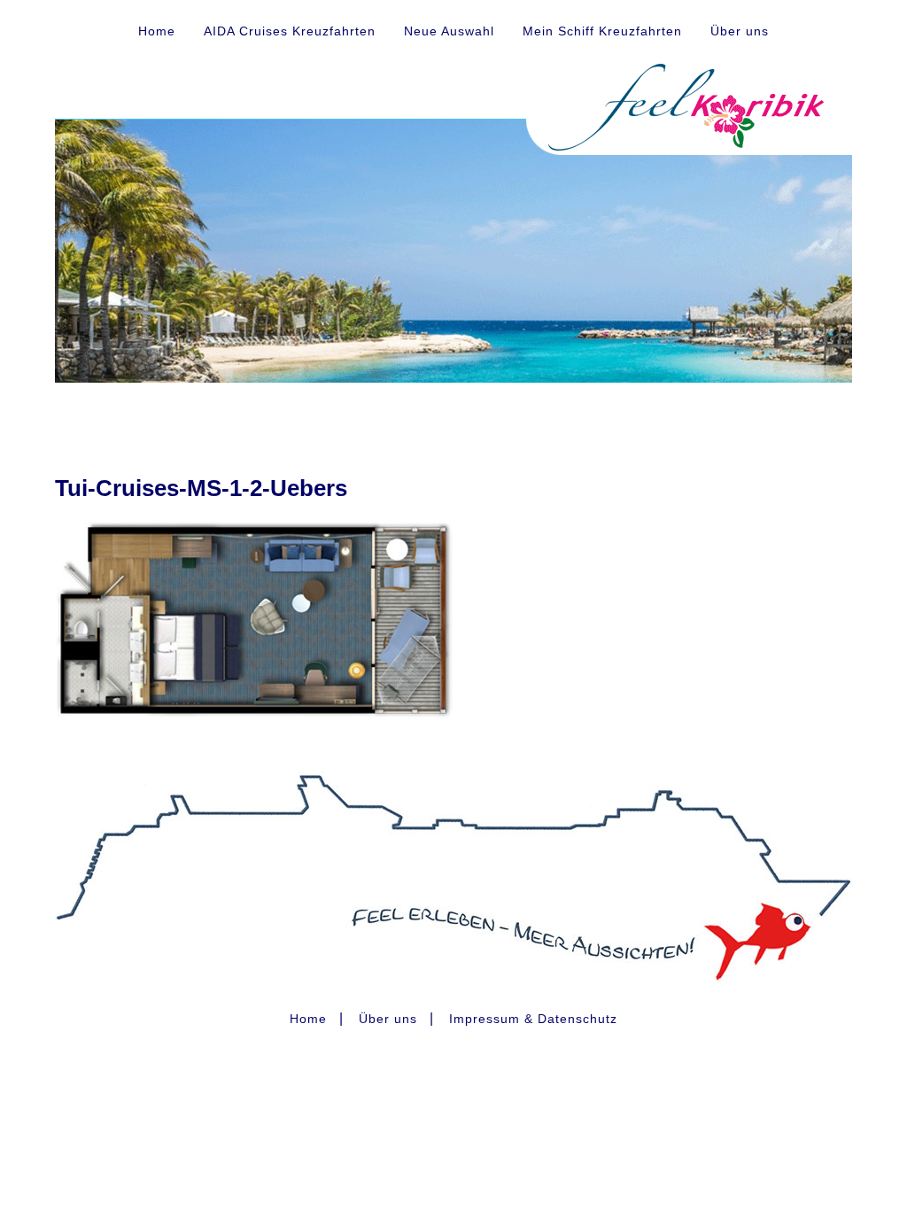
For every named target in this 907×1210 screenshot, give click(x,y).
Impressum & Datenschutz (533, 1019)
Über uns (739, 31)
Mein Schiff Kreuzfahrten (602, 31)
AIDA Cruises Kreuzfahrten (290, 31)
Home (156, 31)
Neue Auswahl (449, 31)
